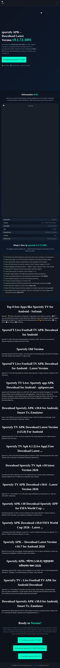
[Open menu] (57, 3)
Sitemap (35, 665)
